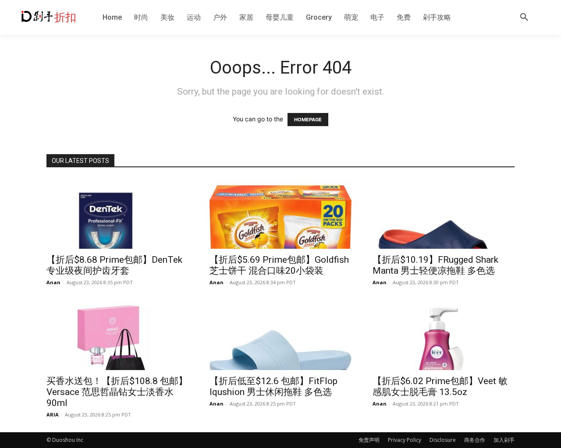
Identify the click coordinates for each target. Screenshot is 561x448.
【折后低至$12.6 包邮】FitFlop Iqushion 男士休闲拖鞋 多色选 (273, 386)
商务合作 (474, 440)
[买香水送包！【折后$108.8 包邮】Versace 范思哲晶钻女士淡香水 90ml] (117, 335)
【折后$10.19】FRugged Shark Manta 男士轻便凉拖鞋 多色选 (435, 265)
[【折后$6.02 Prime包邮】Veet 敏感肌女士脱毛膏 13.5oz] (444, 335)
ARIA (52, 414)
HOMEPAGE (308, 119)
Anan (53, 282)
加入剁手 (504, 440)
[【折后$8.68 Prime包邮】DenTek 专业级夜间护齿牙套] (117, 214)
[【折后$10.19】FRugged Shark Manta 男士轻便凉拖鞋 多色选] (444, 214)
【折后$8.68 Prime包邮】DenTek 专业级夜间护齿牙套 (114, 265)
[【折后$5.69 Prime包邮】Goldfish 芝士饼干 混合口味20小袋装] (280, 214)
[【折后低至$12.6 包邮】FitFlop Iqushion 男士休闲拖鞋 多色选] (280, 335)
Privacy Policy (404, 440)
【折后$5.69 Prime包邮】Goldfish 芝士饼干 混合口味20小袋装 (279, 265)
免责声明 (369, 440)
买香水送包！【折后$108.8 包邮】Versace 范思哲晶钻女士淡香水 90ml (117, 392)
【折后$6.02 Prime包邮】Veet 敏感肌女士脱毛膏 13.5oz (440, 386)
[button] (524, 17)
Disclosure (443, 440)
